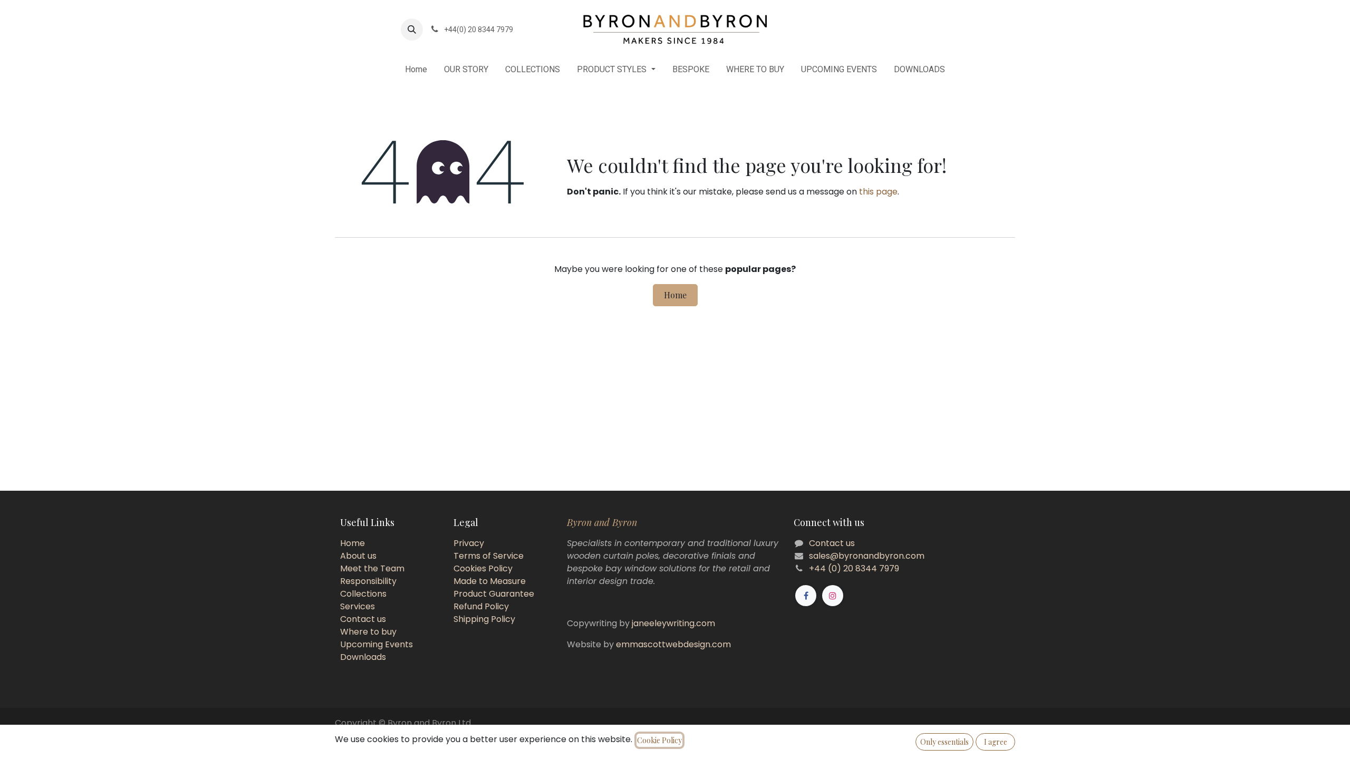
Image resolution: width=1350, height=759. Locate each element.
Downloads (363, 657)
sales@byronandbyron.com (866, 556)
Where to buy (368, 632)
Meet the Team (372, 568)
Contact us (363, 619)
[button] (412, 29)
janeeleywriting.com (673, 623)
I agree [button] (995, 742)
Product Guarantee (494, 594)
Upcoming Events (376, 644)
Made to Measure (490, 581)
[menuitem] (416, 69)
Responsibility (368, 581)
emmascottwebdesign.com (673, 644)
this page (878, 192)
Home (675, 294)
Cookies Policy (483, 568)
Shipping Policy (484, 619)
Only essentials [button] (944, 742)
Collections (363, 594)
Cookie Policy (659, 740)
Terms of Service (489, 556)
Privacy (469, 543)
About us (358, 556)
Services (357, 606)
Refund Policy (481, 606)
